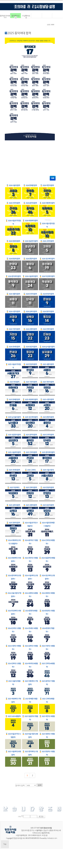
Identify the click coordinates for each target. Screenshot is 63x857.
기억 (19, 816)
